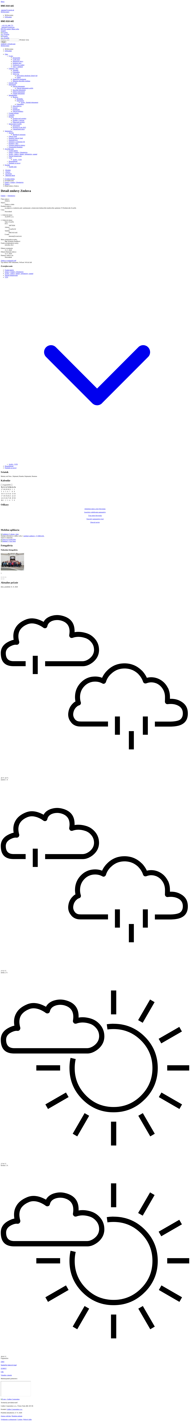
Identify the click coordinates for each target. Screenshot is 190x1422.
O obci (11, 56)
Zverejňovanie (9, 149)
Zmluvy (7, 184)
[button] (5, 12)
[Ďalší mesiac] (11, 485)
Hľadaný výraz (24, 40)
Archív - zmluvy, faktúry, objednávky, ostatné (23, 154)
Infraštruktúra (13, 95)
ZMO (2, 1362)
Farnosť (15, 108)
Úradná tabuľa (13, 151)
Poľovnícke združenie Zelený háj (27, 75)
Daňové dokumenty (19, 92)
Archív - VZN (17, 159)
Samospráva (8, 131)
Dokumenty (12, 84)
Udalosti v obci (13, 68)
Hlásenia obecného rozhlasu (21, 81)
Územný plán (13, 83)
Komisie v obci (13, 143)
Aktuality (16, 70)
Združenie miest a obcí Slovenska (95, 509)
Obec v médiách (18, 67)
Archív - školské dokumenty (29, 102)
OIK (2, 1372)
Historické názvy (18, 61)
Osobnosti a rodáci (18, 65)
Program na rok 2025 (19, 127)
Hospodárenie (13, 161)
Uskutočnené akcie (19, 129)
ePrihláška (20, 99)
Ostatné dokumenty (19, 93)
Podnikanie (16, 109)
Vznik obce (16, 59)
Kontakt (7, 165)
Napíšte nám (13, 167)
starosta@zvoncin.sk (7, 27)
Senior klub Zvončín (15, 124)
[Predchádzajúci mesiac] (1, 485)
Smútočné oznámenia (19, 79)
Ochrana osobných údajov (17, 145)
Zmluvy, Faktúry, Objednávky (18, 152)
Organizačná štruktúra (15, 147)
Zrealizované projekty (19, 118)
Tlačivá (7, 172)
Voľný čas (16, 74)
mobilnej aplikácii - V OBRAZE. (33, 536)
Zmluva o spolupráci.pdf (8, 260)
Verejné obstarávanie (15, 156)
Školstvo (15, 97)
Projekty (11, 117)
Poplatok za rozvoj (14, 163)
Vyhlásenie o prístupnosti (8, 1419)
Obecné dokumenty (19, 86)
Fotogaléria (16, 72)
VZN (10, 158)
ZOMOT (4, 1368)
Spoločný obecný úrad (16, 138)
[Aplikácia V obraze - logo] (10, 534)
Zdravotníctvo (17, 106)
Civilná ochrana (14, 113)
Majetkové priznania (19, 134)
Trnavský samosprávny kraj (95, 519)
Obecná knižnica (18, 111)
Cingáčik (11, 115)
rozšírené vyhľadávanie (8, 44)
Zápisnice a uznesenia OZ (17, 142)
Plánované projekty (19, 122)
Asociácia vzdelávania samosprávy (95, 512)
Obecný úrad (13, 136)
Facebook (8, 174)
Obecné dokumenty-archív (25, 88)
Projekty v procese (18, 120)
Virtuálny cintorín (6, 1375)
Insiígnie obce (17, 63)
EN (8, 17)
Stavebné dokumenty (19, 90)
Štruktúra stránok (17, 1416)
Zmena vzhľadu (6, 1416)
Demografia (16, 58)
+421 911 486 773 (7, 25)
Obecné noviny (95, 522)
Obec (6, 54)
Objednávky (11, 196)
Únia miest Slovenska (95, 515)
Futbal (19, 77)
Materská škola (10, 175)
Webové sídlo (27, 1419)
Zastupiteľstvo (13, 140)
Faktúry (3, 196)
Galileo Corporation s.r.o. (14, 1409)
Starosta (11, 133)
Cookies (19, 1419)
